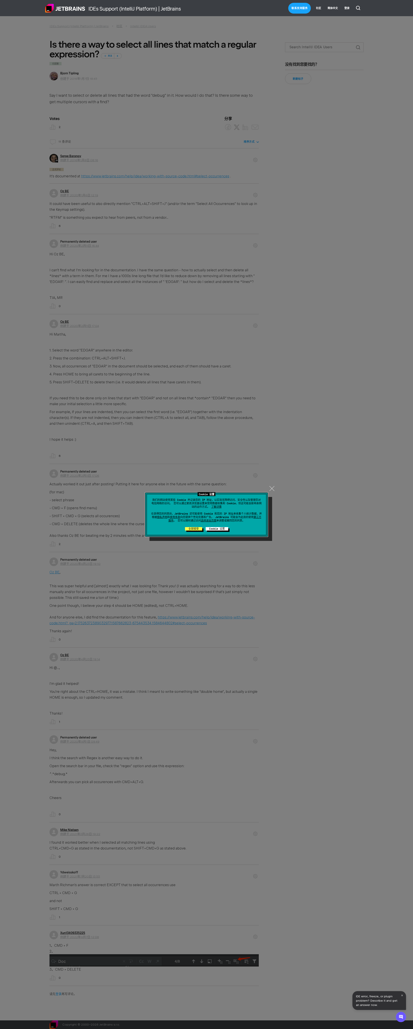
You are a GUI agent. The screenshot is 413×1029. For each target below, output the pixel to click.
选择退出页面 (208, 520)
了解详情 (216, 507)
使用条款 (175, 517)
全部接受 (193, 529)
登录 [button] (347, 8)
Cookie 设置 (217, 529)
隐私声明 (162, 517)
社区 (318, 8)
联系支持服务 (299, 8)
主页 (65, 8)
